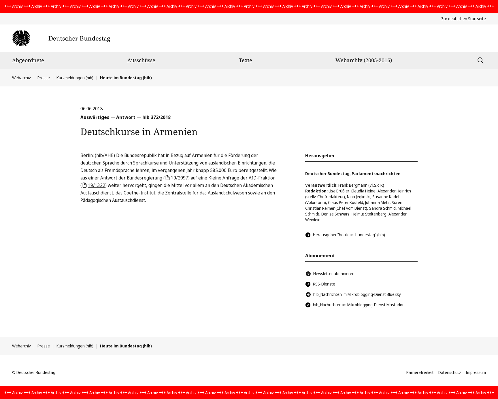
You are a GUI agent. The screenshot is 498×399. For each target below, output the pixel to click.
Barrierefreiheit (420, 372)
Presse (43, 77)
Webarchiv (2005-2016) (363, 60)
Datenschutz (449, 372)
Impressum (476, 372)
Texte (245, 60)
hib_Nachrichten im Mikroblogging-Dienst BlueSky (357, 294)
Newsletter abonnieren (333, 273)
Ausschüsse (141, 60)
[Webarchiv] (61, 38)
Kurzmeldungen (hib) (74, 77)
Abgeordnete (28, 60)
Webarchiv (21, 77)
